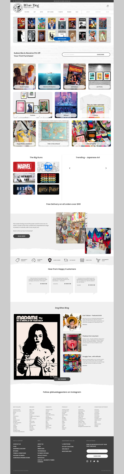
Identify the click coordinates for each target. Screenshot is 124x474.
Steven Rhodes (98, 424)
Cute (96, 421)
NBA (30, 424)
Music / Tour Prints (82, 424)
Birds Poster (48, 413)
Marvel (14, 418)
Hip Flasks (64, 418)
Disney (30, 414)
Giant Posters (65, 414)
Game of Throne (32, 418)
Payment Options (43, 453)
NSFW (96, 422)
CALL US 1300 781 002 (19, 1)
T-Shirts (60, 12)
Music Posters (48, 425)
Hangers (64, 417)
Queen (14, 425)
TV (46, 429)
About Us (40, 444)
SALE (77, 12)
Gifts (41, 12)
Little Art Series (81, 421)
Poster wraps (81, 425)
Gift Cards (50, 12)
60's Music (97, 409)
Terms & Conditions (19, 453)
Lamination (64, 420)
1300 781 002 (66, 444)
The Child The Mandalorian (19, 431)
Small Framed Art (81, 418)
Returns (15, 451)
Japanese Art (81, 414)
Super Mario (32, 429)
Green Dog (41, 448)
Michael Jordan (16, 420)
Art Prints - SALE (81, 422)
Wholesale (41, 458)
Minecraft (15, 421)
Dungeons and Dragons (34, 416)
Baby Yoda (31, 409)
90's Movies (97, 416)
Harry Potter (31, 421)
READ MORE (21, 236)
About (88, 12)
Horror (14, 417)
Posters (27, 12)
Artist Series (80, 412)
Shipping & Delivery (19, 448)
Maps (47, 422)
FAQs (14, 446)
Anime (47, 412)
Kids (46, 421)
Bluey (14, 413)
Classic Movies (98, 420)
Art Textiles (80, 420)
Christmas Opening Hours (21, 458)
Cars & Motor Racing (50, 414)
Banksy (14, 412)
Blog (107, 12)
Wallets (63, 429)
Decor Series (80, 416)
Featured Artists (81, 411)
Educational (48, 417)
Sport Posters (48, 427)
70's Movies (97, 411)
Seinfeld (15, 427)
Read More (17, 370)
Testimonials (42, 451)
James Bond (32, 422)
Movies (47, 424)
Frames (69, 12)
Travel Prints (80, 409)
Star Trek (31, 426)
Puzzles (63, 425)
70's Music (97, 412)
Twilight (31, 430)
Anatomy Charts (16, 409)
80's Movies (97, 413)
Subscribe (100, 54)
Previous (66, 169)
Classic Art (80, 417)
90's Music (97, 417)
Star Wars (15, 429)
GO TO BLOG (62, 379)
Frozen (30, 417)
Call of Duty (31, 412)
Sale (63, 426)
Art (35, 12)
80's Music (97, 414)
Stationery (64, 427)
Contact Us (17, 444)
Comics (47, 416)
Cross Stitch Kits (65, 411)
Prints (63, 424)
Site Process (106, 470)
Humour (47, 420)
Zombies (96, 426)
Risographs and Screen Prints (84, 426)
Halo (30, 420)
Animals (47, 411)
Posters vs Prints (18, 455)
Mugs (63, 421)
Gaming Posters (49, 418)
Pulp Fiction (15, 424)
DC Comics (31, 413)
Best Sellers (62, 39)
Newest (47, 426)
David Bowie (15, 416)
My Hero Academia (17, 422)
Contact (98, 12)
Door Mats (64, 412)
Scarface (15, 426)
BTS (14, 414)
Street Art (96, 425)
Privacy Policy (42, 455)
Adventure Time (49, 409)
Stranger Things (16, 430)
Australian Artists (98, 418)
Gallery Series (81, 413)
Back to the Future (17, 411)
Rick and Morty (32, 425)
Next (106, 166)
